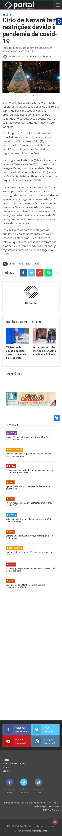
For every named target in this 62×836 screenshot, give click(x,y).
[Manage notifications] (55, 822)
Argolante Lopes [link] (39, 831)
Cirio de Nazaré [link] (25, 264)
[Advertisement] (31, 622)
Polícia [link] (11, 466)
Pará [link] (37, 264)
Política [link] (11, 515)
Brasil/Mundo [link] (14, 449)
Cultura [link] (11, 433)
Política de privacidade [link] (13, 763)
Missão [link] (5, 759)
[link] (11, 56)
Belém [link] (12, 264)
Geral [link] (10, 482)
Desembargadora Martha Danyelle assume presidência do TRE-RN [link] (25, 586)
